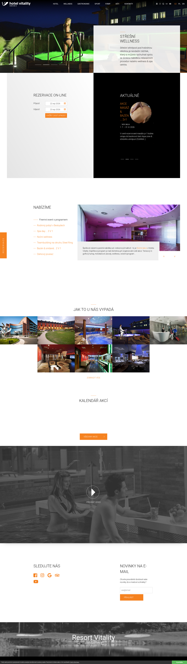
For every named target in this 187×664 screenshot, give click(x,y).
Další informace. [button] (74, 662)
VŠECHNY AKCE (91, 437)
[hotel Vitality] (18, 330)
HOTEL (55, 4)
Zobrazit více (93, 378)
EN (183, 4)
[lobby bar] (56, 358)
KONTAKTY (128, 4)
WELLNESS (68, 4)
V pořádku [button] (179, 662)
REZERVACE (3, 245)
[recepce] (168, 330)
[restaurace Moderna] (131, 358)
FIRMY (107, 4)
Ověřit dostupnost (56, 115)
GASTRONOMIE (83, 4)
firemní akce (142, 248)
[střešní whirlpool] (131, 330)
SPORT (97, 4)
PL (179, 4)
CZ (175, 4)
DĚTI (117, 4)
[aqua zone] (93, 330)
